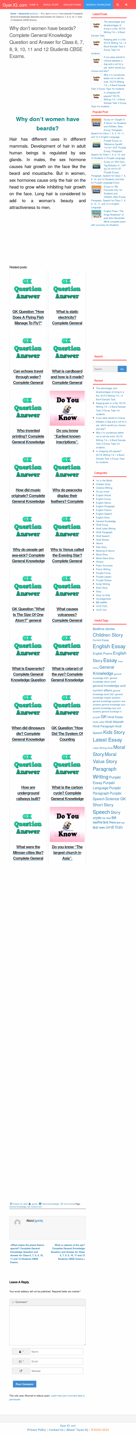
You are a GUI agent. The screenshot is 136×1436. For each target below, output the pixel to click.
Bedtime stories (104, 628)
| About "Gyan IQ (76, 1430)
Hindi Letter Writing (105, 528)
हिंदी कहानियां (101, 602)
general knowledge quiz (113, 704)
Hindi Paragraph (104, 532)
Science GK (36, 1206)
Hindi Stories (102, 539)
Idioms (99, 543)
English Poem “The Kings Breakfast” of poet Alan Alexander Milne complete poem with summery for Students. (108, 218)
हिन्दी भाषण (99, 827)
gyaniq (34, 1203)
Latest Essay (107, 739)
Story (98, 591)
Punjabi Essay (37, 13)
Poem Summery (104, 565)
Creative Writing (104, 487)
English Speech (104, 513)
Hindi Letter (98, 722)
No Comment (70, 1203)
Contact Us (55, 1430)
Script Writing (103, 584)
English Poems (72, 4)
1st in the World (104, 480)
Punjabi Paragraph (107, 790)
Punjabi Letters (103, 576)
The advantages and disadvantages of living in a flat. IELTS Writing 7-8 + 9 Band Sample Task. (108, 28)
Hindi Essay (102, 524)
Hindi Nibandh (114, 722)
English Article (103, 495)
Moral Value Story (105, 558)
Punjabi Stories (104, 580)
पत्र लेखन (106, 818)
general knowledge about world (105, 679)
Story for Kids (103, 595)
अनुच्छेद (97, 818)
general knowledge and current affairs (109, 687)
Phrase (99, 561)
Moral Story (51, 4)
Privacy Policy (36, 1430)
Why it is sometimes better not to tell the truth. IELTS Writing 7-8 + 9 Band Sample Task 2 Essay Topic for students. (108, 81)
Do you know (102, 491)
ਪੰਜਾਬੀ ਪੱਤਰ (101, 610)
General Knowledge (98, 4)
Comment (22, 1302)
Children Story (103, 484)
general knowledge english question (108, 695)
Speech (101, 811)
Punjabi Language (104, 785)
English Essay (103, 499)
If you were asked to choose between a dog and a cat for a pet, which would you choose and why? (108, 64)
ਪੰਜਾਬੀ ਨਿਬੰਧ (101, 606)
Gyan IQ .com (15, 5)
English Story (103, 517)
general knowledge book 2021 (106, 692)
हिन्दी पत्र (121, 822)
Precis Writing (103, 569)
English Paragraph (105, 506)
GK (28, 1206)
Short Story (102, 587)
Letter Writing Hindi (103, 748)
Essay (110, 659)
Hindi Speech (103, 536)
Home (32, 4)
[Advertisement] (47, 88)
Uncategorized (103, 598)
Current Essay (101, 640)
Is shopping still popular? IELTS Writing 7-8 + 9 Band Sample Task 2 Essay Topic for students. (108, 99)
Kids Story (101, 547)
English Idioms (103, 502)
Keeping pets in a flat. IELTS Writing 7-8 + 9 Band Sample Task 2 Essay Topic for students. (108, 46)
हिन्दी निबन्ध (55, 13)
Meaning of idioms (105, 550)
